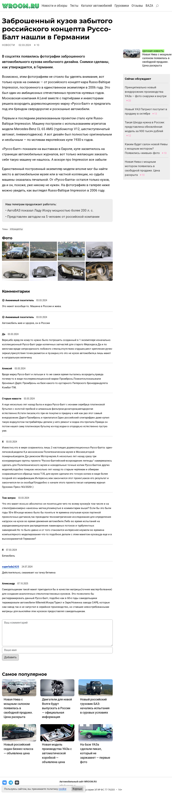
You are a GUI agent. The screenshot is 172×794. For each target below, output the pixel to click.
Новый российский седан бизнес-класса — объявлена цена (18, 749)
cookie (62, 788)
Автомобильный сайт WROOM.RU (78, 781)
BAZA (149, 6)
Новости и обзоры (54, 6)
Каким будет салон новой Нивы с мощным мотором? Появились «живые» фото (146, 149)
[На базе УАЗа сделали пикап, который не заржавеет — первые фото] (95, 732)
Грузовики (122, 6)
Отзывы (137, 6)
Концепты (16, 229)
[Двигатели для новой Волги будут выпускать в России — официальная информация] (57, 687)
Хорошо (77, 788)
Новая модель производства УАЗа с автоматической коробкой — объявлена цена (57, 753)
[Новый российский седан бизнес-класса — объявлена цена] (19, 732)
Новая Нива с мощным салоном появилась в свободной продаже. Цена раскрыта (18, 708)
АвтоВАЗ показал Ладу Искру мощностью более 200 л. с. (50, 210)
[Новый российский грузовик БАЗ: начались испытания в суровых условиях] (95, 687)
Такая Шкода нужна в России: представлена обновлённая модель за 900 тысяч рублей (145, 127)
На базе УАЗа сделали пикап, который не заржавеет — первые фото (95, 753)
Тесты (74, 6)
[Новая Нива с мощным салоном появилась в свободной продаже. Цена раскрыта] (19, 687)
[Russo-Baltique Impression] (15, 251)
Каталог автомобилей (96, 6)
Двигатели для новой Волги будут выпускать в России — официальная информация (57, 708)
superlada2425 (10, 566)
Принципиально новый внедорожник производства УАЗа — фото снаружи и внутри (145, 92)
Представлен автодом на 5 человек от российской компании (53, 217)
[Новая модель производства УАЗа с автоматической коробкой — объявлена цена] (57, 732)
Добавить (10, 657)
